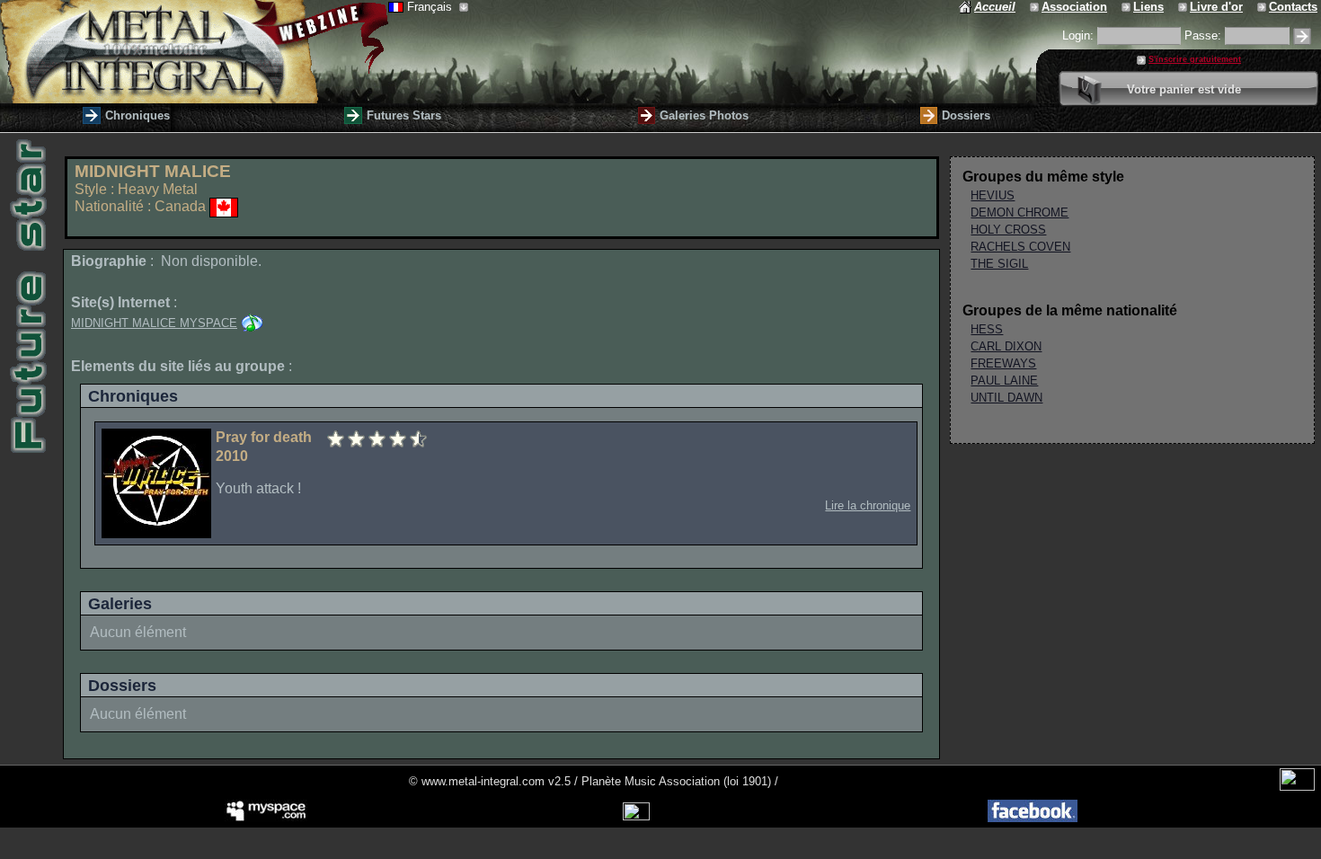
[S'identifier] (1302, 36)
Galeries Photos (704, 115)
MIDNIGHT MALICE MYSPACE (154, 323)
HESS (987, 329)
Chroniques (137, 115)
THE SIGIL (999, 263)
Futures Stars (404, 115)
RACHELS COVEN (1020, 246)
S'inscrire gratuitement (1194, 59)
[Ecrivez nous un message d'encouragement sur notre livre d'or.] (1184, 6)
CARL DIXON (1006, 346)
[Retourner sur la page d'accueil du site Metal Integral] (194, 51)
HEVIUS (993, 195)
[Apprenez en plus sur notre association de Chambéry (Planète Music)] (1036, 6)
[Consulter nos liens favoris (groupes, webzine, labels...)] (1127, 6)
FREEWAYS (1003, 363)
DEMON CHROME (1019, 212)
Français (431, 6)
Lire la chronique (867, 505)
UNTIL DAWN (1006, 397)
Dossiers (966, 115)
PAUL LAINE (1004, 380)
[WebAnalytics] (1297, 786)
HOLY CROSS (1008, 229)
